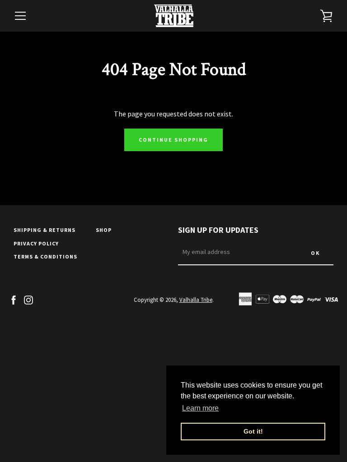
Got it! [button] (253, 431)
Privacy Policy (36, 243)
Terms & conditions (45, 256)
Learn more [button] (200, 408)
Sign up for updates (218, 230)
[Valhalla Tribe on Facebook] (13, 299)
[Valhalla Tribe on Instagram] (28, 299)
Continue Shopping (173, 139)
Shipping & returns (44, 229)
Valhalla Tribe (195, 299)
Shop (104, 229)
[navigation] (20, 16)
